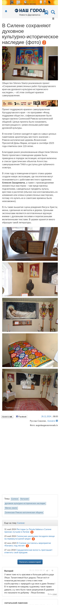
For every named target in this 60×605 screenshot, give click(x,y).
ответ (54, 594)
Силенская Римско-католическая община (24, 512)
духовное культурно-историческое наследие (25, 503)
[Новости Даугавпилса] (30, 10)
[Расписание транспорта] (46, 13)
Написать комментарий (30, 562)
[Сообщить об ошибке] (57, 421)
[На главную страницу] (6, 11)
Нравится (6, 417)
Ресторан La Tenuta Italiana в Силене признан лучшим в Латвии (27, 530)
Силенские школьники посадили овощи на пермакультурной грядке (29, 537)
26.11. (46, 416)
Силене (14, 499)
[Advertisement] (30, 460)
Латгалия (24, 499)
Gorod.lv (51, 421)
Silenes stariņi (11, 508)
